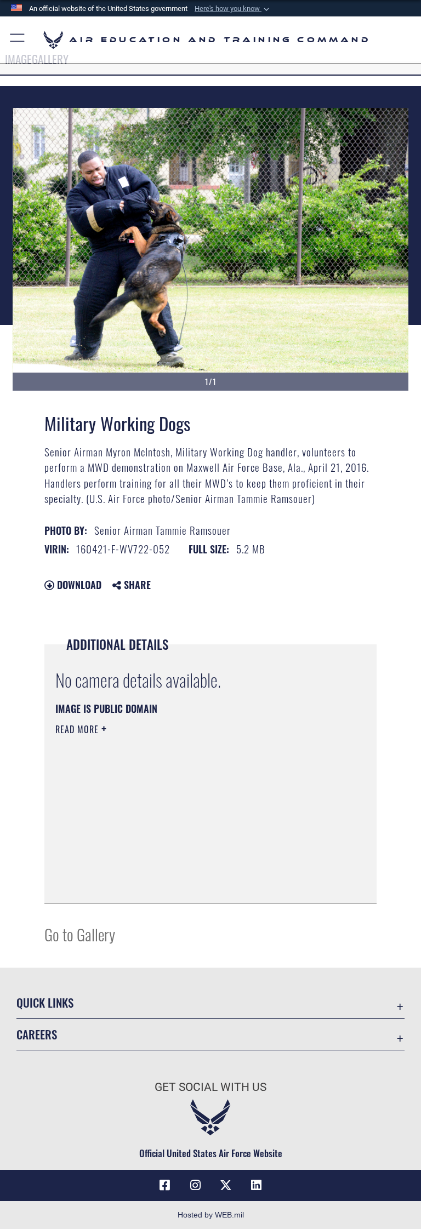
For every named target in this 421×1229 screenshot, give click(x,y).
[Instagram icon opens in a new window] (195, 1185)
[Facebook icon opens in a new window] (164, 1185)
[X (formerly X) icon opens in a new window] (226, 1185)
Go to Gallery (79, 934)
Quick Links (44, 1002)
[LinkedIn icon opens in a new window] (256, 1185)
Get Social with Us (210, 1087)
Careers (36, 1034)
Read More (78, 729)
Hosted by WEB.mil (211, 1214)
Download (77, 585)
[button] (233, 8)
